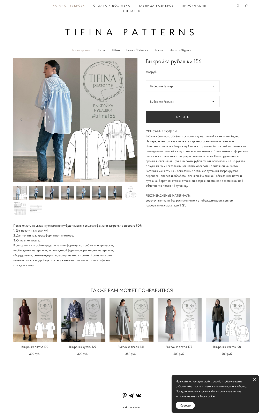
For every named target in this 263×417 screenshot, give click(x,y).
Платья (101, 50)
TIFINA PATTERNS (131, 32)
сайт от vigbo (131, 407)
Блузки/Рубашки (137, 50)
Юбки (116, 50)
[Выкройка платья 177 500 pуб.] (180, 320)
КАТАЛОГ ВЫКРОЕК (69, 5)
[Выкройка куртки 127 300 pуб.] (83, 320)
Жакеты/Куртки (180, 50)
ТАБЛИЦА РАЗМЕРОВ (156, 5)
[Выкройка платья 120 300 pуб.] (35, 320)
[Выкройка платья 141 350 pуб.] (131, 320)
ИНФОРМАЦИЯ (194, 5)
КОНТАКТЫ (131, 11)
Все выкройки (81, 50)
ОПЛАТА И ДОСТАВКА (111, 5)
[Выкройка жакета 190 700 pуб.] (228, 320)
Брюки (159, 50)
